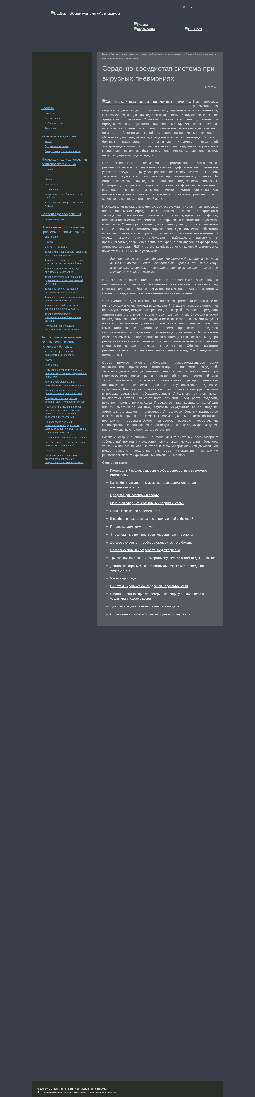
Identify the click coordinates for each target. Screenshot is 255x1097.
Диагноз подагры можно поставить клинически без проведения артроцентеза (157, 567)
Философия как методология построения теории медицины (62, 327)
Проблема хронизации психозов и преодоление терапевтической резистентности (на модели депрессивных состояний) (64, 411)
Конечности (51, 184)
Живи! (48, 141)
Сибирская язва (54, 123)
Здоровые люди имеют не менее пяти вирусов (144, 606)
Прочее (49, 241)
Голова (49, 169)
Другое (49, 359)
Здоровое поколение (57, 146)
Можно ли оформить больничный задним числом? (147, 503)
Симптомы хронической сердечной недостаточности (149, 586)
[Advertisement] (62, 77)
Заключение (52, 236)
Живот (48, 179)
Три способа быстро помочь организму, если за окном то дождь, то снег (163, 557)
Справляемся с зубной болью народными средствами (150, 614)
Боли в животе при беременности (135, 510)
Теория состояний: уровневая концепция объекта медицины (62, 307)
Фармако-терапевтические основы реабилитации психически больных (61, 342)
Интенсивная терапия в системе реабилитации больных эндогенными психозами (66, 373)
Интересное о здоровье (58, 136)
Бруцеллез (51, 113)
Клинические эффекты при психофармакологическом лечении (64, 383)
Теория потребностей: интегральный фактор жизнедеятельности (66, 298)
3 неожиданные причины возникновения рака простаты (151, 534)
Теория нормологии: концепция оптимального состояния (62, 270)
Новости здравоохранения (61, 214)
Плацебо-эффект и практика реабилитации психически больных (65, 399)
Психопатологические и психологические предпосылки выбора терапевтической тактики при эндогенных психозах (66, 427)
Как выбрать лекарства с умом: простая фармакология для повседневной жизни (154, 484)
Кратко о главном (54, 219)
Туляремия (51, 128)
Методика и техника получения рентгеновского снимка (64, 161)
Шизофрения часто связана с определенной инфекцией (151, 518)
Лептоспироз (52, 118)
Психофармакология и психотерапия (66, 437)
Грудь (48, 174)
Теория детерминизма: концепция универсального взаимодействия (64, 261)
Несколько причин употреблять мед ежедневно (145, 550)
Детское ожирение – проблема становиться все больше (151, 542)
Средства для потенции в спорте (134, 495)
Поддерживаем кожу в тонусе (132, 526)
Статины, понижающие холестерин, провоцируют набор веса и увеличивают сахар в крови (157, 595)
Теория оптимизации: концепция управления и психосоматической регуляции (64, 280)
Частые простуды (123, 578)
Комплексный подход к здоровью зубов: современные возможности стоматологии (160, 472)
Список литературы (56, 246)
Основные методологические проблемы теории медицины (63, 229)
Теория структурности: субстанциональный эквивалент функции (63, 317)
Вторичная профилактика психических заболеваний (59, 353)
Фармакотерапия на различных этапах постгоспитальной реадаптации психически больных (64, 459)
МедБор (55, 1088)
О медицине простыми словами (63, 151)
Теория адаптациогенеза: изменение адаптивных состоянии (66, 253)
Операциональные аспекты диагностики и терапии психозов (63, 391)
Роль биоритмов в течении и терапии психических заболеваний (66, 443)
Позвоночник (52, 189)
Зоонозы (47, 108)
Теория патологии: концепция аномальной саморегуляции (62, 290)
